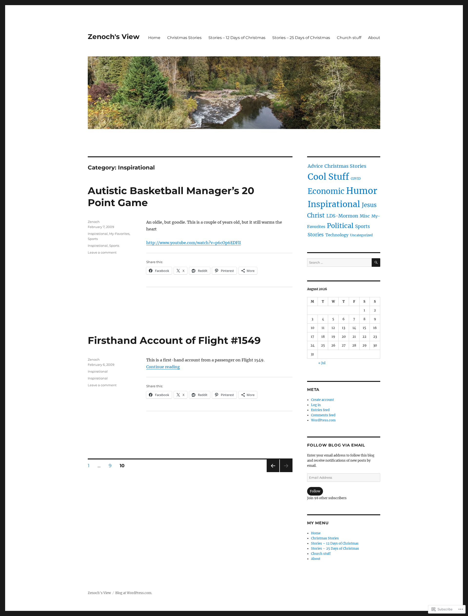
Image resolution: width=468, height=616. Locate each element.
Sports (93, 239)
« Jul (321, 363)
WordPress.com (323, 420)
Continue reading (163, 366)
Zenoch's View (113, 36)
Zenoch (94, 222)
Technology (336, 234)
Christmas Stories (184, 37)
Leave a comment (102, 252)
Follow (315, 491)
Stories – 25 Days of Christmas (301, 37)
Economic (326, 191)
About (374, 37)
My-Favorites (119, 234)
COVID (356, 179)
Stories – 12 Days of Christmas (236, 37)
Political (340, 226)
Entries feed (320, 410)
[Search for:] (339, 262)
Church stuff (349, 37)
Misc (365, 216)
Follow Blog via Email (336, 445)
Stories (316, 235)
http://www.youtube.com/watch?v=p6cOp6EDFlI (193, 242)
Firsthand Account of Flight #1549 (174, 340)
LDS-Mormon (342, 216)
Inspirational (98, 234)
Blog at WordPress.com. (133, 593)
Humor (361, 190)
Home (154, 37)
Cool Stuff (328, 176)
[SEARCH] (376, 262)
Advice (315, 166)
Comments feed (323, 415)
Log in (316, 405)
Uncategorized (361, 235)
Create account (322, 400)
